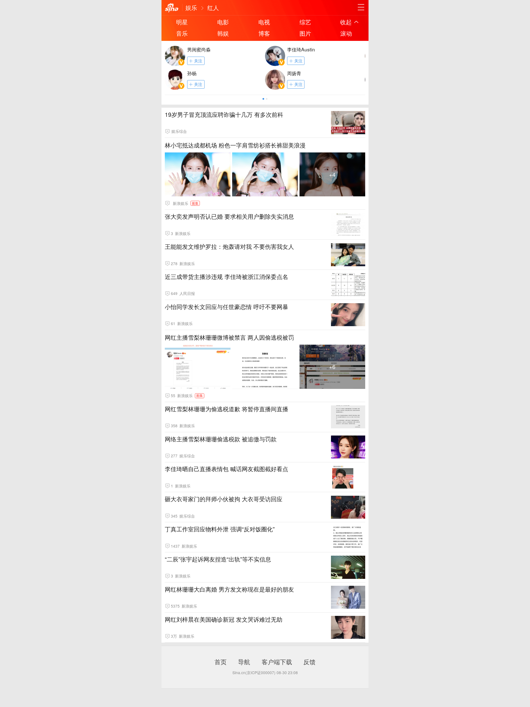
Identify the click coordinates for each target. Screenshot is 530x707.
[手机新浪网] (172, 8)
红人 (213, 7)
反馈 (309, 661)
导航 (244, 661)
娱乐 (191, 7)
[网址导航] (361, 7)
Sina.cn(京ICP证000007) (253, 672)
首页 (220, 661)
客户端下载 (277, 661)
